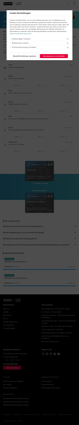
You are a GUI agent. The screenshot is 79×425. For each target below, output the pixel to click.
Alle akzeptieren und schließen (54, 56)
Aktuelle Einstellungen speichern (24, 56)
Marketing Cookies (20, 43)
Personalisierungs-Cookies (24, 47)
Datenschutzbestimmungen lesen (20, 33)
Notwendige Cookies (21, 39)
